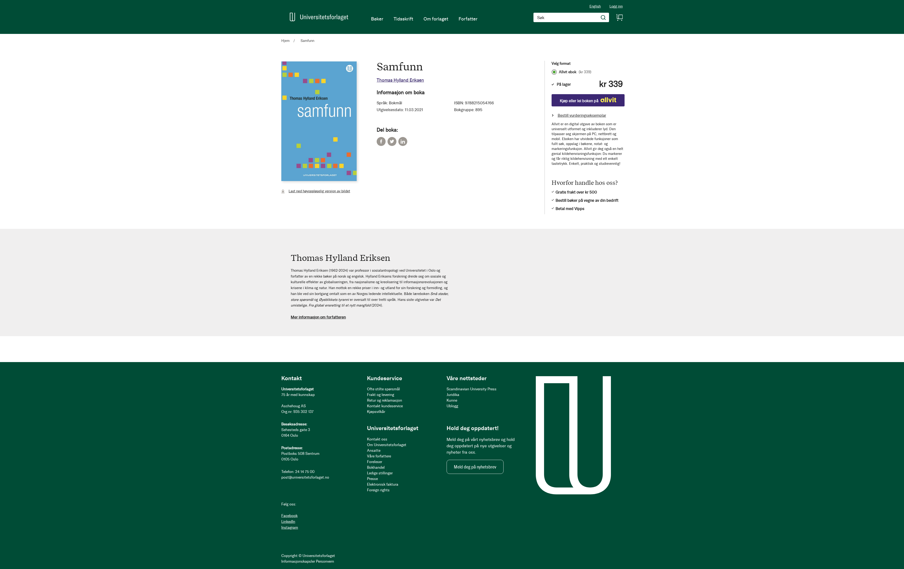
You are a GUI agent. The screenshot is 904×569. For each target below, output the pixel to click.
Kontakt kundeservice (385, 406)
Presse (372, 478)
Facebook (381, 141)
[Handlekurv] (619, 17)
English (595, 6)
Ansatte (373, 450)
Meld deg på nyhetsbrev (475, 467)
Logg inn (616, 6)
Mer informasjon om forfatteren (318, 317)
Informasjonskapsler (298, 561)
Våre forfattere (379, 456)
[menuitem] (377, 19)
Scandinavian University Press (471, 389)
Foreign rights (378, 490)
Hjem (285, 41)
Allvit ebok (575, 72)
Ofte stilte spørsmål (383, 389)
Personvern (325, 561)
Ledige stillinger (380, 473)
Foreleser (374, 462)
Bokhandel (376, 467)
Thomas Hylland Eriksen (400, 80)
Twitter (391, 141)
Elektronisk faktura (382, 484)
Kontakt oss (377, 439)
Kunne (452, 400)
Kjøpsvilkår (376, 411)
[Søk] (603, 17)
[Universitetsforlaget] (319, 17)
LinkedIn (402, 141)
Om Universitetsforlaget (386, 445)
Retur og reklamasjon (384, 400)
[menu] (424, 19)
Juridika (453, 394)
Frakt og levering (380, 394)
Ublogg (452, 406)
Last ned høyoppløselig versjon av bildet (319, 191)
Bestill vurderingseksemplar (582, 115)
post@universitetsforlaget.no (305, 477)
